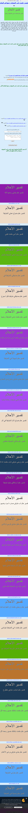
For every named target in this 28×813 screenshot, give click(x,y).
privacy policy (6, 803)
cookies (17, 0)
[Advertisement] (14, 60)
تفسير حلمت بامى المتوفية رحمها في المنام (14, 3)
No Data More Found (13, 145)
